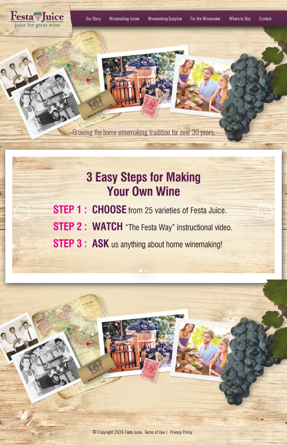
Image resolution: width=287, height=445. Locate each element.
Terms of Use (154, 432)
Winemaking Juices (124, 18)
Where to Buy (240, 18)
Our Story (93, 18)
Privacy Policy (181, 432)
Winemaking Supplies (165, 18)
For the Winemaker (205, 18)
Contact (265, 18)
